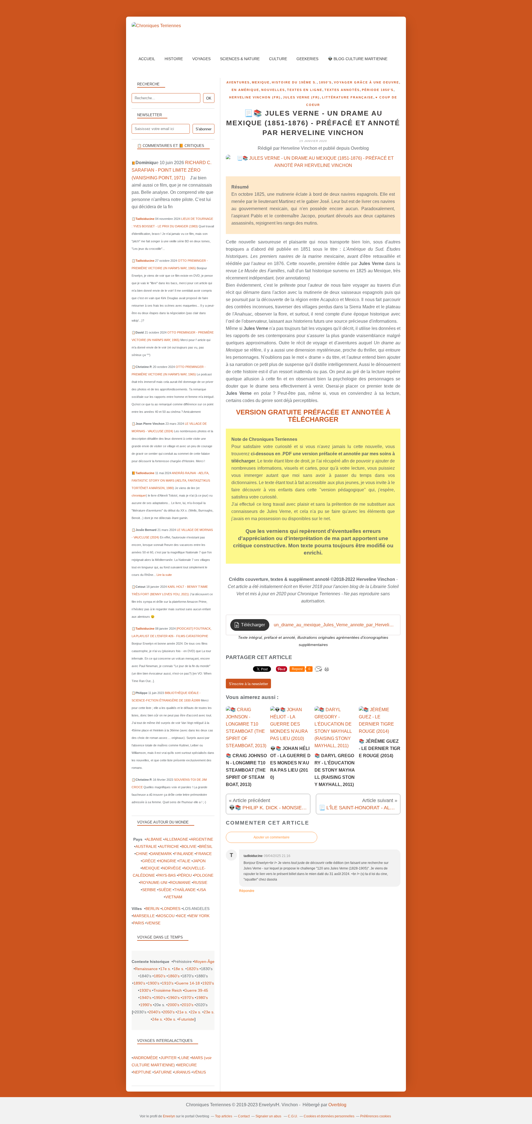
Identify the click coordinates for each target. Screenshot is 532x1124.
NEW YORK (199, 916)
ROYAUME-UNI (153, 882)
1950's (159, 997)
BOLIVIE (188, 846)
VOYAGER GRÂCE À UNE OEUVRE (366, 82)
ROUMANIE (180, 882)
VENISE (153, 923)
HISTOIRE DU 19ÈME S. (294, 82)
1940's (145, 997)
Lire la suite (164, 574)
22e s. (195, 1012)
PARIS (138, 923)
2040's (154, 1012)
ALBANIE (154, 839)
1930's (145, 990)
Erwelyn (169, 1116)
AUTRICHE (169, 846)
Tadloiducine (144, 218)
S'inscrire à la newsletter (248, 684)
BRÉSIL (205, 846)
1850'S (325, 82)
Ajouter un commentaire (272, 837)
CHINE (142, 853)
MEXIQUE (261, 82)
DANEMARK (161, 853)
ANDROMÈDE (145, 1058)
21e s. (182, 1012)
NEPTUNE (142, 1072)
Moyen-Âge (204, 961)
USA (202, 889)
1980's (202, 997)
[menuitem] (146, 59)
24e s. (157, 1019)
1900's (153, 983)
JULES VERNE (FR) (301, 97)
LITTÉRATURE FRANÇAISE (347, 97)
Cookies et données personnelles (329, 1116)
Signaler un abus (268, 1116)
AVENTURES (238, 82)
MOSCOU (166, 916)
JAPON (199, 861)
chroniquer (139, 495)
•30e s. (170, 1019)
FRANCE (204, 853)
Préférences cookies (375, 1116)
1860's (174, 976)
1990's (146, 1005)
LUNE (184, 1058)
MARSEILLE (144, 916)
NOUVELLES (273, 89)
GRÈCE (149, 861)
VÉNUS (199, 1072)
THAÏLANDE (185, 889)
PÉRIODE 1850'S (377, 89)
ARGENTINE (202, 839)
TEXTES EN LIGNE (304, 89)
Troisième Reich (168, 990)
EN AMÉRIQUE (245, 89)
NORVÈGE (171, 868)
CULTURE (278, 59)
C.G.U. (293, 1116)
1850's (159, 976)
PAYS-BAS (166, 875)
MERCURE (187, 1065)
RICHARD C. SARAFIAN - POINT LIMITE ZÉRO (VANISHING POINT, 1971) (171, 170)
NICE (181, 916)
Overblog (337, 1104)
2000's (173, 1005)
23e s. (209, 1012)
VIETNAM (173, 897)
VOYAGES (201, 59)
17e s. (165, 969)
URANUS (182, 1072)
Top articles (223, 1116)
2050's (169, 1012)
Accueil (147, 59)
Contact (244, 1116)
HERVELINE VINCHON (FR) (255, 97)
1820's (192, 969)
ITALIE (184, 861)
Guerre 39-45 (196, 990)
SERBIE (149, 889)
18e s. (178, 969)
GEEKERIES (307, 59)
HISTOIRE (174, 59)
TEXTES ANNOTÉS (342, 89)
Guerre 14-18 (188, 983)
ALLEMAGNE (176, 839)
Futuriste (186, 1019)
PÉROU (185, 875)
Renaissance (146, 969)
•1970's (187, 997)
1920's (208, 983)
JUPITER (168, 1058)
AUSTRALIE (146, 846)
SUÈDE (165, 889)
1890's (139, 983)
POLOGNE (203, 875)
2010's (187, 1005)
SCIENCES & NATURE (240, 59)
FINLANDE (183, 853)
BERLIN (152, 908)
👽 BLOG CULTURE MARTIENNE (357, 59)
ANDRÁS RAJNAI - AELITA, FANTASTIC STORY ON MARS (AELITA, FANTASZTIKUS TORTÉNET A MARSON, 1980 (171, 480)
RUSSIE (200, 882)
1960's (174, 997)
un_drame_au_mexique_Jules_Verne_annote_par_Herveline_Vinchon (335, 624)
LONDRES (171, 908)
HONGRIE (167, 861)
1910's (167, 983)
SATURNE (163, 1072)
